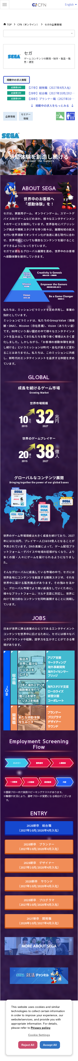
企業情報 (10, 116)
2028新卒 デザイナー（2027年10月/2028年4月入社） (39, 865)
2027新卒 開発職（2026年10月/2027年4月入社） (39, 920)
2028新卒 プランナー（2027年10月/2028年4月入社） (39, 846)
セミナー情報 (26, 116)
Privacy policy (40, 1027)
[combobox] (39, 33)
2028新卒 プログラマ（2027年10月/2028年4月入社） (39, 902)
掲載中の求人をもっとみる (52, 105)
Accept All (50, 1044)
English (69, 4)
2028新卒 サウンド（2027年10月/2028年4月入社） (39, 883)
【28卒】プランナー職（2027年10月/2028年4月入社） (51, 99)
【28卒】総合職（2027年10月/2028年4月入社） (51, 93)
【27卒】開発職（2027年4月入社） (50, 88)
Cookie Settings (39, 1035)
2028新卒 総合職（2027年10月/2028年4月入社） (39, 827)
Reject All (27, 1044)
